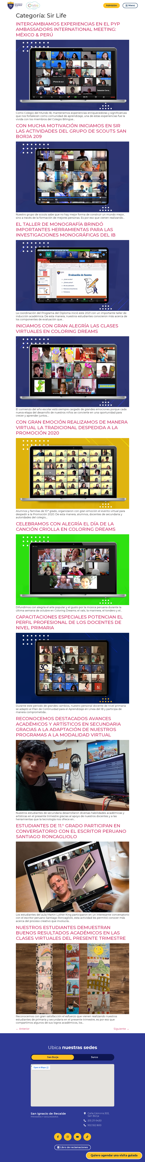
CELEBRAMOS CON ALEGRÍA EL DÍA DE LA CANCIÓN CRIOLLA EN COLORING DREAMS (65, 526)
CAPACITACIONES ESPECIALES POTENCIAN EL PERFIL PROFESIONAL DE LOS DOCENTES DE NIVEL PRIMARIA (69, 622)
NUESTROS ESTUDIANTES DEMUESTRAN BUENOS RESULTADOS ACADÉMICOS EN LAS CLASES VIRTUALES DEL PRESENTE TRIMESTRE (71, 933)
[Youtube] (77, 1137)
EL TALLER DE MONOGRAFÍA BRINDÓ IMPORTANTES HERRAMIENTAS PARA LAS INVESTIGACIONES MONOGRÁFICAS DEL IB (66, 229)
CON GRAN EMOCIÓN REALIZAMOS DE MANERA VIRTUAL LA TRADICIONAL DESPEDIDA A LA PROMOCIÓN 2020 (72, 427)
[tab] (52, 1057)
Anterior (22, 1028)
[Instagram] (68, 1137)
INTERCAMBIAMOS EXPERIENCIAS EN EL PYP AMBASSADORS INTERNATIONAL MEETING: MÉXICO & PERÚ (68, 29)
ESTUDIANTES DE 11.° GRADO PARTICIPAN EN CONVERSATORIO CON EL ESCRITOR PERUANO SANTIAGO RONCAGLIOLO (71, 831)
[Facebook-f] (58, 1137)
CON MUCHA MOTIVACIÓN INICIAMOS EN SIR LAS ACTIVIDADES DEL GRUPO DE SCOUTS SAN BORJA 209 (71, 131)
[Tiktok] (87, 1137)
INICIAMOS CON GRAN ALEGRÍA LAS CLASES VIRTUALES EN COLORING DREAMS (67, 328)
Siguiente (121, 1028)
